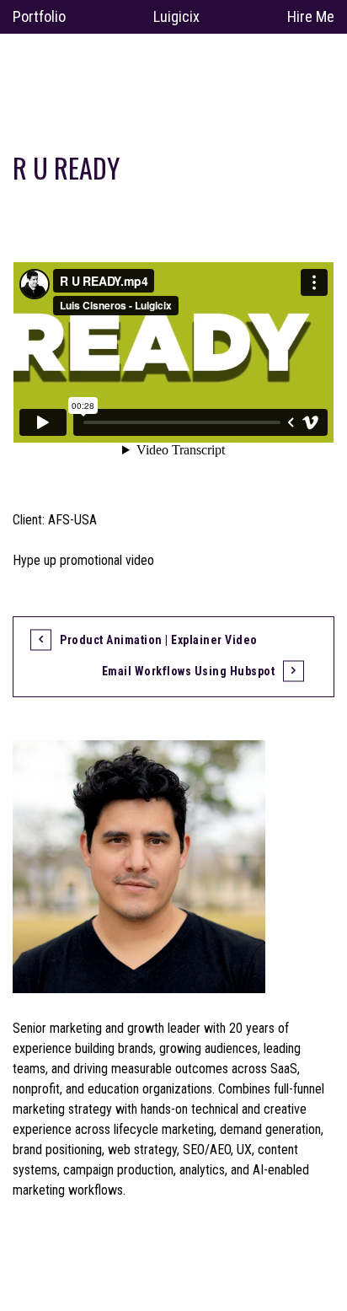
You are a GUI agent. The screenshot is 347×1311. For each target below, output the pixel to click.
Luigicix (176, 16)
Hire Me (310, 16)
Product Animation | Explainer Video (159, 640)
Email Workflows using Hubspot (188, 671)
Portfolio (39, 16)
